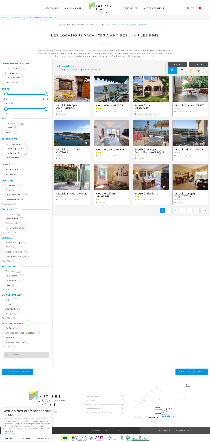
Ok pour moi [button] (43, 438)
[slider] (6, 94)
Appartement (14, 123)
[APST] (100, 438)
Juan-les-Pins (13, 82)
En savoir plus (8, 433)
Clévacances (12, 174)
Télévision (12, 271)
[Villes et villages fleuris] (140, 438)
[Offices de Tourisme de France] (122, 438)
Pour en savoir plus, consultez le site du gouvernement (130, 24)
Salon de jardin (14, 228)
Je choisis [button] (26, 438)
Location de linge (15, 252)
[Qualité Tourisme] (90, 438)
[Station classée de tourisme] (128, 438)
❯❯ (204, 210)
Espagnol (11, 313)
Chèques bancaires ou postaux (22, 333)
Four (9, 190)
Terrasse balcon (14, 223)
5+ (182, 210)
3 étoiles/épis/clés (16, 148)
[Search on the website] (188, 8)
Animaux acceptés (16, 242)
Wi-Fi (10, 247)
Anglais (11, 299)
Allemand (11, 309)
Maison (10, 132)
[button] (52, 8)
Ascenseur (12, 214)
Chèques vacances (16, 342)
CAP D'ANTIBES (14, 77)
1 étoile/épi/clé (13, 158)
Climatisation (13, 280)
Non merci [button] (9, 438)
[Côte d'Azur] (65, 438)
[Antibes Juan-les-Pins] (47, 398)
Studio (10, 128)
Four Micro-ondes (16, 195)
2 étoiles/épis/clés (15, 153)
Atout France (13, 169)
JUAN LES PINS (15, 68)
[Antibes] (78, 438)
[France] (112, 438)
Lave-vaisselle (14, 199)
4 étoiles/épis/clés (15, 144)
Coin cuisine (13, 185)
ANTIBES (11, 73)
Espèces (11, 328)
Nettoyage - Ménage (17, 256)
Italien (10, 304)
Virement (12, 337)
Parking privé (14, 219)
